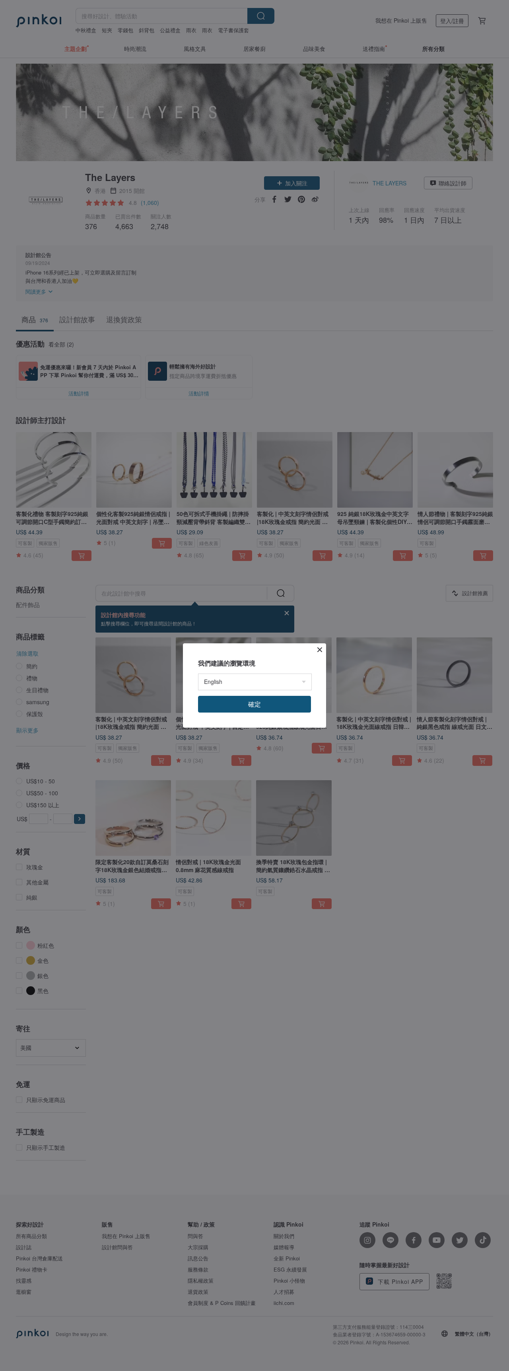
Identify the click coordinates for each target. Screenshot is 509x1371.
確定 (254, 704)
